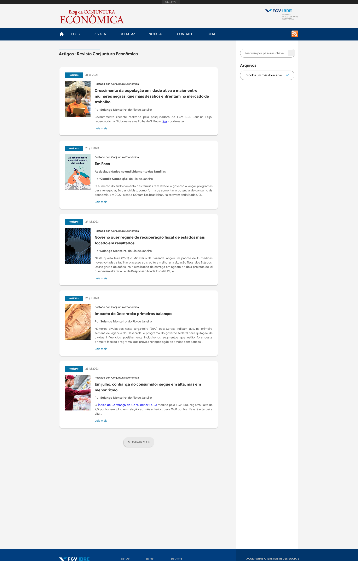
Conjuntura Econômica (125, 83)
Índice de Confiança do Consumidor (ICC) (127, 405)
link (165, 121)
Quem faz (127, 34)
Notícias (156, 34)
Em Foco (102, 164)
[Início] (281, 14)
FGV (170, 2)
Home (61, 34)
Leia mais (101, 128)
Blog (75, 34)
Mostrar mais (139, 442)
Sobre (211, 34)
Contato (184, 34)
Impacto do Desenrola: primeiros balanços (133, 313)
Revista (100, 34)
